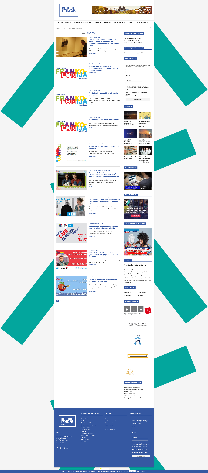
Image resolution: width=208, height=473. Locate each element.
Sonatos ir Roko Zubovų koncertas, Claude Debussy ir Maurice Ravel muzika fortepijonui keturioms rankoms (104, 175)
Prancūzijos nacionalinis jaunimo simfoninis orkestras (144, 142)
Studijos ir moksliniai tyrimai (123, 22)
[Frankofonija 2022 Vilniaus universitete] (71, 127)
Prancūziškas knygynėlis (130, 393)
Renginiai (98, 22)
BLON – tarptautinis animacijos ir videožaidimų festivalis (144, 124)
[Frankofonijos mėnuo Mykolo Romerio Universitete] (71, 100)
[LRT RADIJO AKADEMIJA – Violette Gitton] (130, 133)
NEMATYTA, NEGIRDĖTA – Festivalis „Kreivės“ (129, 123)
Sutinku (132, 471)
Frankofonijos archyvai (94, 37)
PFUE (102, 223)
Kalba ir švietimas (143, 22)
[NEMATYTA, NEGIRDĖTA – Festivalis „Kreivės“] (130, 115)
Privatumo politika (110, 429)
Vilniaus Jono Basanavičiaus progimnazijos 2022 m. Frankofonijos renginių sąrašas (103, 68)
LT (59, 432)
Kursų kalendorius (85, 419)
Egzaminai (83, 437)
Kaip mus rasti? (109, 419)
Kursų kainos (84, 441)
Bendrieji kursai (85, 421)
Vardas (128, 70)
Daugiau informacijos (142, 471)
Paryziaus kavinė (128, 391)
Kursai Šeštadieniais (86, 423)
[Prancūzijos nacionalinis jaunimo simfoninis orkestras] (145, 133)
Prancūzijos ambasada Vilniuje (132, 387)
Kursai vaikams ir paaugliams (88, 425)
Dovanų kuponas (85, 439)
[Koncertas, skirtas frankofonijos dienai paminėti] (71, 153)
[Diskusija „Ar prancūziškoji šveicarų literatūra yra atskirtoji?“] (71, 286)
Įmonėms (83, 431)
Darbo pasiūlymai (109, 425)
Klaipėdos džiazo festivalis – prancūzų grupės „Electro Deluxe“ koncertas (144, 159)
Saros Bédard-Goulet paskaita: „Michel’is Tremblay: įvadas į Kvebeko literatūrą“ (103, 254)
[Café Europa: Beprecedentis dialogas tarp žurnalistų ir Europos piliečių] (71, 233)
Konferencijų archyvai (94, 223)
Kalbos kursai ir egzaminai (82, 22)
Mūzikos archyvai (106, 143)
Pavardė (128, 75)
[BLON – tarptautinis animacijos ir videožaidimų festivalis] (145, 115)
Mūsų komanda (109, 423)
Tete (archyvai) (105, 197)
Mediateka (107, 22)
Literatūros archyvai (93, 250)
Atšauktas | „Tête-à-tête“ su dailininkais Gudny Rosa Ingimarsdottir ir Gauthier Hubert (104, 201)
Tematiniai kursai (85, 427)
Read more (92, 53)
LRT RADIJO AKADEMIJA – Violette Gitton (128, 142)
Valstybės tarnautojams (87, 433)
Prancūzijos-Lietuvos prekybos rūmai (133, 398)
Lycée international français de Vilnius (133, 389)
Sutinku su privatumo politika (135, 95)
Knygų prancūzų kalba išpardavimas (130, 157)
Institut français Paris (129, 395)
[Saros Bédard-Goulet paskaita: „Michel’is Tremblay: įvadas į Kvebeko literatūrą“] (71, 260)
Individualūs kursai (85, 429)
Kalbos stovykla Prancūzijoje (88, 435)
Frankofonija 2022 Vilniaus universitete (104, 120)
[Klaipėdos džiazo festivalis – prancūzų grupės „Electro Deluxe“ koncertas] (145, 150)
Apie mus (68, 22)
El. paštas (128, 80)
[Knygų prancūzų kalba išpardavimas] (130, 150)
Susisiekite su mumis (110, 421)
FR (57, 432)
